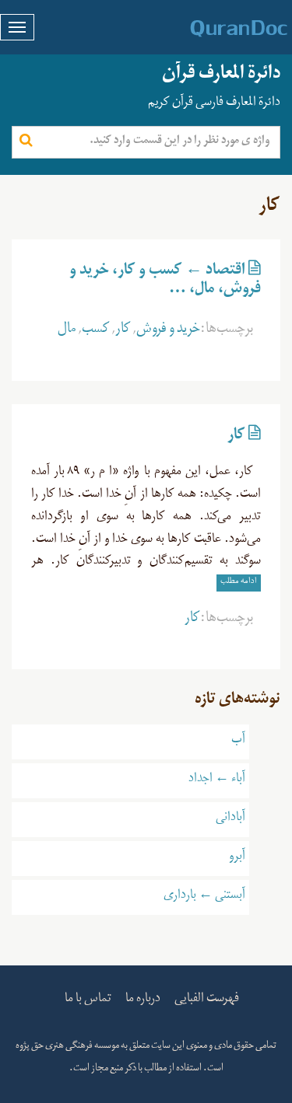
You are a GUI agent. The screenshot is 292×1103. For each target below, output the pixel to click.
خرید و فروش (168, 331)
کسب (96, 331)
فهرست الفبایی (206, 1000)
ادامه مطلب (238, 582)
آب (238, 742)
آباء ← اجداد (216, 780)
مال (67, 331)
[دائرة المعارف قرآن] (218, 29)
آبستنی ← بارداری (204, 897)
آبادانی (230, 819)
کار (123, 331)
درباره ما (142, 1000)
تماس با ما (88, 1000)
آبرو (237, 858)
